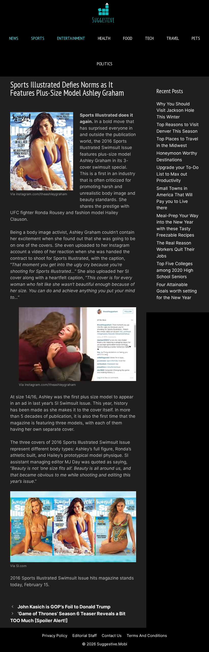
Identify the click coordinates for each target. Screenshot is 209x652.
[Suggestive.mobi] (104, 13)
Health (104, 38)
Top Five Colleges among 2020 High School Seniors (174, 270)
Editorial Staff (84, 635)
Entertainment (71, 38)
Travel (172, 38)
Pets (196, 38)
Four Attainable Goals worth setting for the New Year (176, 291)
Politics (104, 64)
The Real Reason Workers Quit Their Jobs (175, 249)
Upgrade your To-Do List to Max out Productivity (177, 174)
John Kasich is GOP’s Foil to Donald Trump (64, 606)
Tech (149, 38)
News (13, 38)
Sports (37, 38)
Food (127, 38)
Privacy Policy (54, 635)
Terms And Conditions (147, 635)
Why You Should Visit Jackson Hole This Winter (175, 110)
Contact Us (112, 635)
